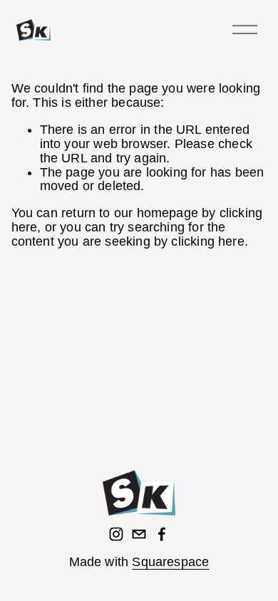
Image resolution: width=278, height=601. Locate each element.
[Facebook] (162, 534)
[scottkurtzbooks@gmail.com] (139, 534)
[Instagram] (116, 534)
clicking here (207, 241)
